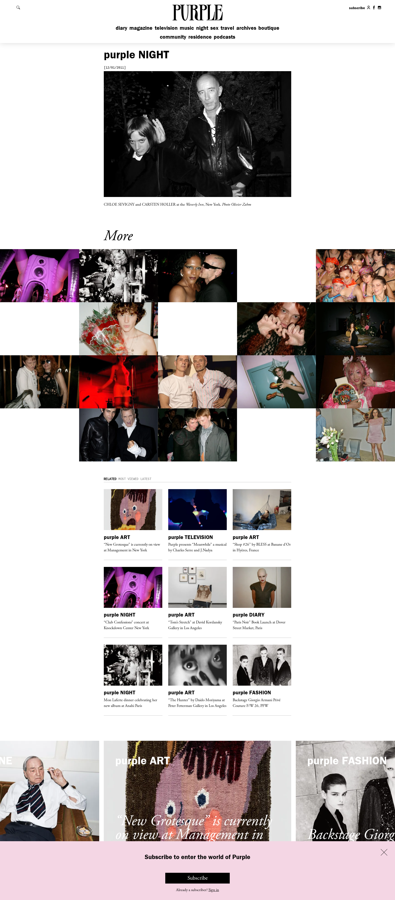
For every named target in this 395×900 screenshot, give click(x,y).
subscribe (357, 8)
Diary (121, 27)
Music (187, 27)
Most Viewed (128, 479)
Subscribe (197, 878)
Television (166, 27)
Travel (227, 27)
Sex (214, 27)
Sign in (213, 889)
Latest (145, 479)
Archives (246, 27)
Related (110, 479)
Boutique (268, 27)
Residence (200, 36)
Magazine (140, 27)
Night (202, 27)
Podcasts (224, 36)
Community (173, 36)
